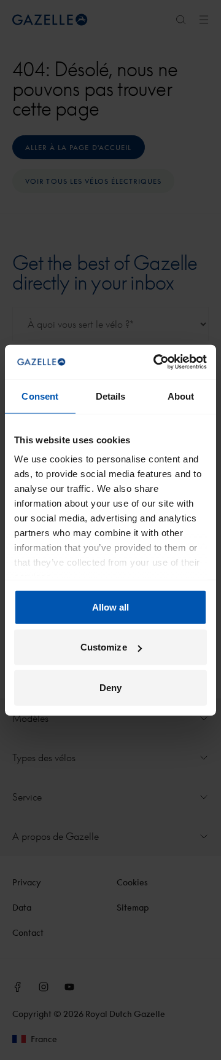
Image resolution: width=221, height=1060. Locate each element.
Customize (103, 647)
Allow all (111, 606)
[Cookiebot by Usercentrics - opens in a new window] (156, 362)
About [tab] (181, 395)
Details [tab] (111, 395)
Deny (110, 687)
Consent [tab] (39, 395)
